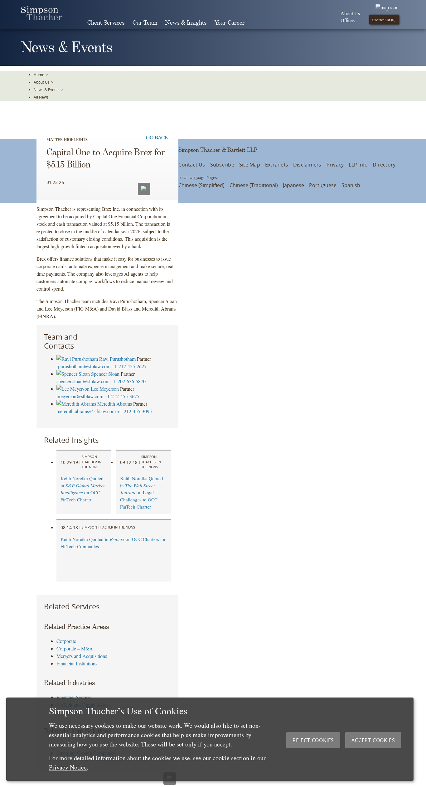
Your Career (230, 23)
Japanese (293, 185)
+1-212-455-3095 (134, 411)
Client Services (105, 23)
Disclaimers (307, 164)
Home (39, 74)
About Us (350, 13)
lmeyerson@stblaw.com (79, 396)
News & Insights (185, 23)
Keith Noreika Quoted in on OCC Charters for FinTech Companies (113, 542)
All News (41, 96)
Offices (348, 20)
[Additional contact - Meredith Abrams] (76, 403)
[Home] (41, 18)
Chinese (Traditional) (254, 185)
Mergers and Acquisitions (81, 656)
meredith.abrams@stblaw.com (86, 411)
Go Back (157, 137)
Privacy (335, 164)
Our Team (145, 23)
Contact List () (383, 19)
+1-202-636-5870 (128, 381)
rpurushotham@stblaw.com (83, 366)
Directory (384, 164)
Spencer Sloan (105, 373)
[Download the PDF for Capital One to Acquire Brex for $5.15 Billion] (160, 188)
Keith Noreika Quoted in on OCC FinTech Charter (82, 489)
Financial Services (74, 697)
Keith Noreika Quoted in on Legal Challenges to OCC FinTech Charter (141, 492)
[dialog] (210, 739)
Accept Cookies (373, 740)
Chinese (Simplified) (201, 185)
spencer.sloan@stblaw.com (82, 381)
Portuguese (322, 185)
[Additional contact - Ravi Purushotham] (77, 358)
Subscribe (222, 164)
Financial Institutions (76, 663)
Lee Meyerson (105, 388)
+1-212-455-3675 (121, 396)
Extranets (276, 164)
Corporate (66, 641)
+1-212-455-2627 (129, 366)
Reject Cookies (313, 740)
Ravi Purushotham (117, 358)
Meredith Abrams (114, 403)
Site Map (249, 164)
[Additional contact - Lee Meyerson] (73, 388)
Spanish (350, 185)
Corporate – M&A (74, 648)
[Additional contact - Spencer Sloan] (73, 373)
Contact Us (191, 164)
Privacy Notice (68, 767)
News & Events (47, 89)
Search (257, 23)
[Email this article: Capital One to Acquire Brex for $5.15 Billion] (144, 189)
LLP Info (358, 164)
